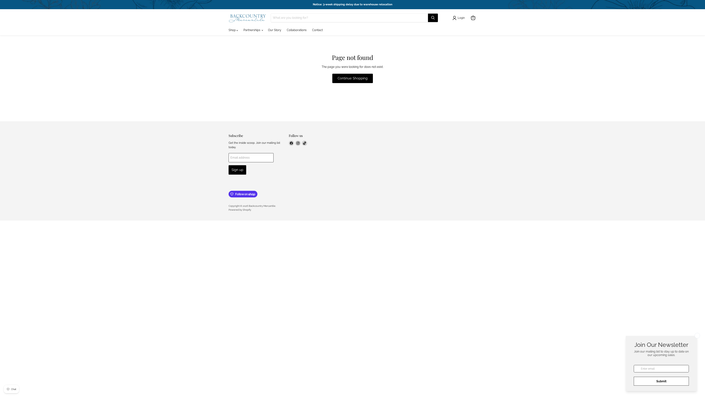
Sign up (237, 170)
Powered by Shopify (240, 209)
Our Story (274, 30)
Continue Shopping (353, 78)
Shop (232, 30)
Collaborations (297, 30)
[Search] (433, 18)
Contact (317, 30)
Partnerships (252, 30)
